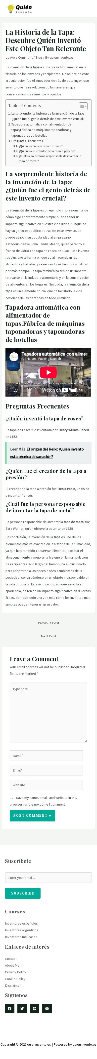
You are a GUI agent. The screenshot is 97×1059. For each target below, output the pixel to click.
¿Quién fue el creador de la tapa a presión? (47, 151)
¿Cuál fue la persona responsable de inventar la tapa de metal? (50, 158)
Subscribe (22, 893)
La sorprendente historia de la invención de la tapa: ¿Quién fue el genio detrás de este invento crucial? (48, 116)
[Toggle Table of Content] (80, 106)
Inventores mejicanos (21, 937)
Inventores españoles (21, 923)
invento (11, 87)
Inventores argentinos (21, 930)
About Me (12, 965)
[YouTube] (47, 1008)
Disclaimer (13, 985)
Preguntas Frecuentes (27, 141)
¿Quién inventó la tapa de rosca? (40, 146)
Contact (11, 958)
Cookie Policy (15, 979)
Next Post (48, 636)
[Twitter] (22, 1008)
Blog (38, 57)
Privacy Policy (15, 972)
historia (11, 74)
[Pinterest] (34, 1008)
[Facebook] (9, 1008)
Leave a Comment (19, 57)
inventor (14, 495)
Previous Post (48, 623)
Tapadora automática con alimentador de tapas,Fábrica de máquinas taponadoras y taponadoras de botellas (41, 129)
